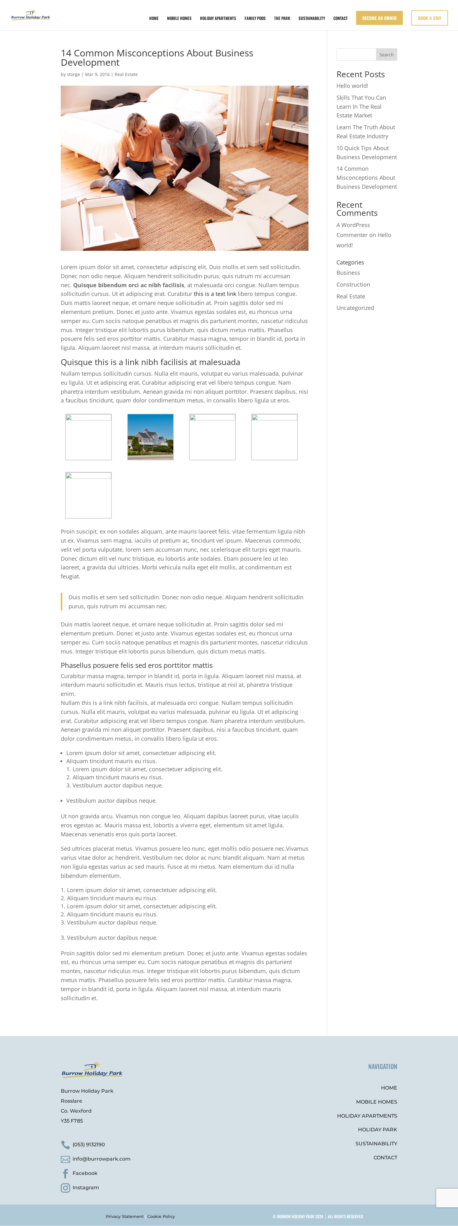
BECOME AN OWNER (379, 18)
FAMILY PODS (255, 18)
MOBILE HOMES (179, 18)
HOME (154, 18)
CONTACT (340, 18)
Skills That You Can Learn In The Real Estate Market (361, 106)
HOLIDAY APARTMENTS (218, 18)
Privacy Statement (125, 1216)
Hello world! (352, 85)
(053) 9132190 (89, 1145)
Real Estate (126, 74)
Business (348, 272)
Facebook (85, 1173)
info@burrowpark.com (102, 1159)
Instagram (86, 1187)
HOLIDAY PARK (377, 1130)
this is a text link (215, 293)
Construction (353, 284)
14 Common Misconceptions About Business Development (366, 177)
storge (73, 74)
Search (386, 55)
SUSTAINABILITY (311, 18)
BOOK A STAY (429, 18)
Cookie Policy (161, 1216)
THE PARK (282, 18)
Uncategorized (355, 307)
